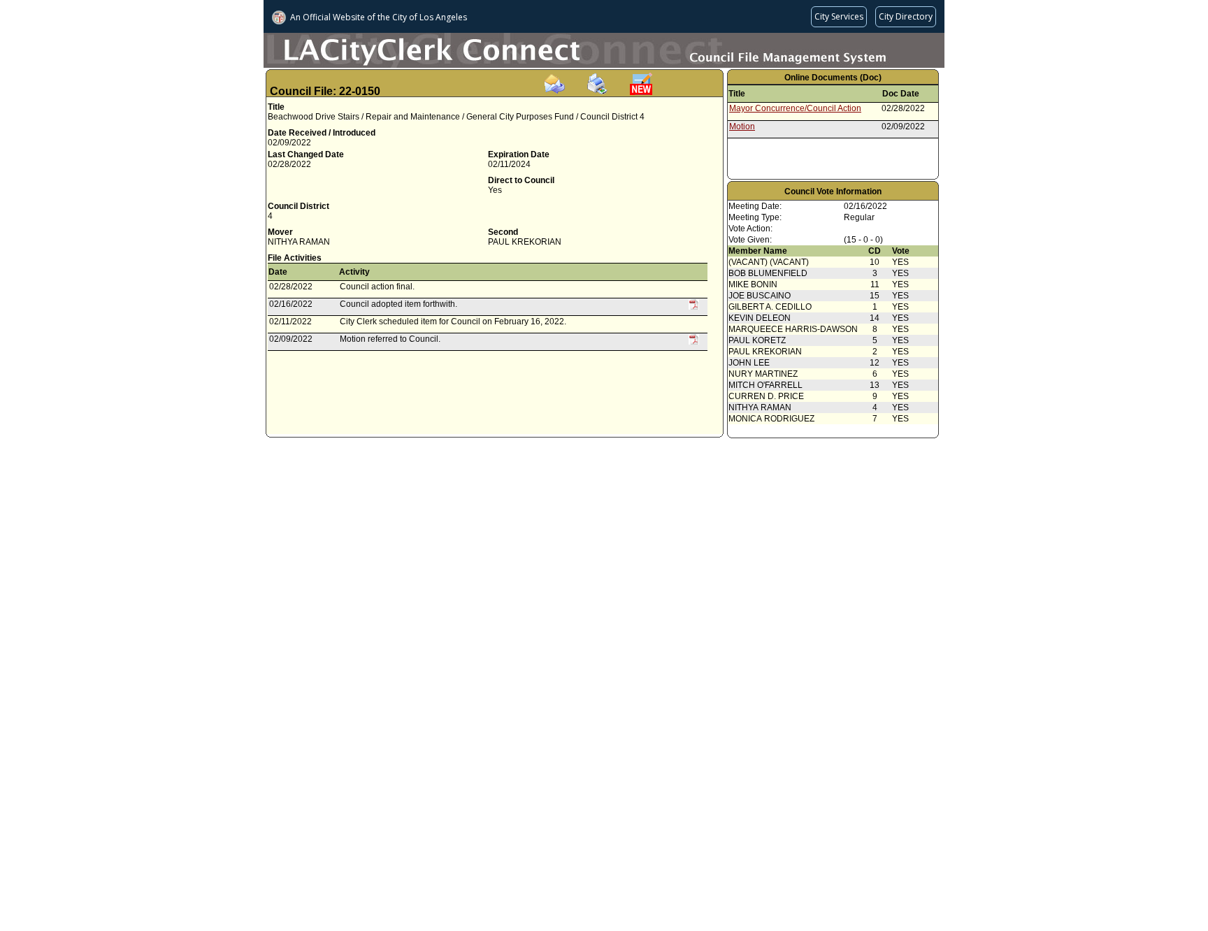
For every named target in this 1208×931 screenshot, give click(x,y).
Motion (742, 126)
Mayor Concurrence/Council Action (795, 108)
